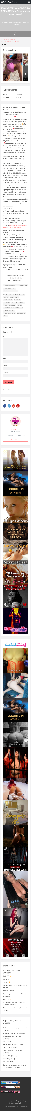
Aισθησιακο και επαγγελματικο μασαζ (15, 1028)
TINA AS (6, 1059)
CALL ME (6, 297)
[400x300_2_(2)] (15, 947)
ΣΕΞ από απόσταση (9, 310)
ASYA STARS (7, 1062)
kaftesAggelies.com (10, 2)
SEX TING (21, 302)
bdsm (23, 294)
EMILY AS (6, 1042)
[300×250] (15, 460)
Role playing (7, 302)
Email (5, 365)
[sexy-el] (15, 789)
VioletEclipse (16, 429)
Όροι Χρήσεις (24, 1101)
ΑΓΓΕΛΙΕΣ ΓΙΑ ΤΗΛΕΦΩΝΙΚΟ (11, 307)
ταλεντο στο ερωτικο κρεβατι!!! (13, 1036)
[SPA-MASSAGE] (15, 812)
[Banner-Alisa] (15, 660)
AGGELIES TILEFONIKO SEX (13, 294)
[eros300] (15, 621)
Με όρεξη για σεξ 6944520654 (12, 1050)
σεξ (22, 307)
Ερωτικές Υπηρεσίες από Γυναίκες (12, 22)
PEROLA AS (7, 1056)
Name (5, 358)
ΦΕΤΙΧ (5, 315)
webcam (19, 305)
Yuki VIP (6, 982)
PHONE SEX (17, 300)
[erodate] (15, 533)
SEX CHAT (14, 302)
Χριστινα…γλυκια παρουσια (12, 1033)
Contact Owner (15, 439)
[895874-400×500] (15, 923)
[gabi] (15, 762)
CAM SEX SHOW (14, 297)
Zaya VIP (6, 999)
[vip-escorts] (15, 483)
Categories (11, 1101)
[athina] (15, 836)
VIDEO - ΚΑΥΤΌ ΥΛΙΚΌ (10, 305)
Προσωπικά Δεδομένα (15, 1103)
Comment (5, 337)
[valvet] (15, 554)
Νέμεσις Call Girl (8, 991)
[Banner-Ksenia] (15, 685)
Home (5, 1101)
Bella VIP (6, 976)
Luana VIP (6, 979)
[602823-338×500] (15, 889)
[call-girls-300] (15, 509)
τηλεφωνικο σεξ (21, 313)
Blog (17, 1101)
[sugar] (15, 644)
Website (5, 372)
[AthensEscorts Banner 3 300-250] (15, 574)
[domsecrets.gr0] (15, 859)
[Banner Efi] (15, 734)
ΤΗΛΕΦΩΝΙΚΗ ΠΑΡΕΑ (9, 313)
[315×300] (15, 596)
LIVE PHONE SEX (8, 300)
